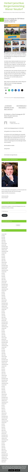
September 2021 (5, 326)
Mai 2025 (3, 257)
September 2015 (5, 439)
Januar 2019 (4, 376)
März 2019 (4, 373)
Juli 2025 (3, 254)
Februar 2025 (4, 262)
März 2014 (4, 461)
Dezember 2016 (5, 416)
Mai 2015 (3, 446)
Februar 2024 (4, 281)
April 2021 (3, 334)
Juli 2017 (3, 405)
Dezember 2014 (5, 453)
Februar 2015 (4, 450)
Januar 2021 (4, 339)
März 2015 (4, 449)
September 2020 (5, 345)
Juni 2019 (3, 369)
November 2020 (5, 342)
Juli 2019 (3, 367)
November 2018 (5, 380)
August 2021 (4, 328)
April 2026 (3, 240)
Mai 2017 (3, 408)
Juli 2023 (3, 292)
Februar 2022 (4, 318)
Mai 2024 (3, 276)
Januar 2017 (4, 414)
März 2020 (4, 355)
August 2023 (4, 290)
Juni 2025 (3, 256)
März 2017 (4, 411)
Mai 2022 (3, 314)
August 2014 (4, 460)
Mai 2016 (3, 427)
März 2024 (4, 279)
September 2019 (5, 364)
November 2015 (5, 436)
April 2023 (3, 296)
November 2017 (5, 398)
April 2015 (3, 447)
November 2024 (5, 267)
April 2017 (3, 409)
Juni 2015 (3, 444)
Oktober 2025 (4, 249)
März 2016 (4, 430)
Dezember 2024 (5, 265)
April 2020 (3, 353)
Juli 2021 (3, 329)
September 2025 (5, 251)
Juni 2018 (3, 387)
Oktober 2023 (4, 287)
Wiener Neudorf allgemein (19, 97)
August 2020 (4, 347)
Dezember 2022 (5, 303)
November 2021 (5, 323)
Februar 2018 (4, 394)
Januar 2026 (4, 245)
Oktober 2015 (4, 438)
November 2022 (5, 304)
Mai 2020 (3, 351)
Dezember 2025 (5, 246)
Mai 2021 (3, 333)
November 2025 (5, 248)
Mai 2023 (3, 295)
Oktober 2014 (4, 457)
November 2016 (5, 417)
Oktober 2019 (4, 362)
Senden (4, 215)
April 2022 (3, 315)
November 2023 (5, 285)
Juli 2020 (3, 348)
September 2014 (5, 458)
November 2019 (5, 361)
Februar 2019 (4, 375)
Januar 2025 (4, 263)
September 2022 (5, 307)
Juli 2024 (3, 273)
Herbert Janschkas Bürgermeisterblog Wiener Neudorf (14, 6)
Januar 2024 (4, 282)
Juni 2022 (3, 312)
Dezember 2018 (5, 378)
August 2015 (4, 441)
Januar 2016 (4, 433)
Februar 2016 (4, 431)
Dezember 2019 (5, 359)
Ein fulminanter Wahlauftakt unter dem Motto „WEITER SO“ (9, 107)
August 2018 (4, 384)
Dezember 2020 (5, 340)
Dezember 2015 (5, 435)
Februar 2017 (4, 413)
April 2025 (3, 259)
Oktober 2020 (4, 344)
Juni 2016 (3, 425)
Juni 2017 (3, 406)
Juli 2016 (3, 424)
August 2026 (4, 234)
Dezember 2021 (5, 322)
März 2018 (4, 392)
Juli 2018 (3, 386)
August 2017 (4, 403)
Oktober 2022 (4, 306)
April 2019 (3, 372)
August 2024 (4, 271)
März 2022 (4, 317)
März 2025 (4, 260)
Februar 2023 (4, 300)
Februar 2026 (4, 243)
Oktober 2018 (4, 381)
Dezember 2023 (5, 284)
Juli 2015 (3, 442)
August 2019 (4, 366)
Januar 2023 (4, 301)
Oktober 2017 (4, 400)
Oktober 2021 (4, 325)
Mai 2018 (3, 389)
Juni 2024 (3, 274)
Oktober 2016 (4, 419)
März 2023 (4, 298)
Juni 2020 (3, 350)
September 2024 (5, 270)
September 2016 (5, 420)
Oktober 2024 (4, 268)
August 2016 (4, 422)
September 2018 (5, 383)
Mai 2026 (3, 238)
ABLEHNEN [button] (17, 470)
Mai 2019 (3, 370)
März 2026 (4, 241)
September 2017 (5, 402)
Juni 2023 (3, 293)
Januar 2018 (4, 395)
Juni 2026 (3, 237)
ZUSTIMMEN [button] (11, 470)
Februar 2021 (4, 337)
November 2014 (5, 455)
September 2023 (5, 289)
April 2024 (3, 278)
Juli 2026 (3, 235)
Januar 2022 (4, 320)
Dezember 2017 (5, 397)
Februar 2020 (4, 356)
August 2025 (4, 252)
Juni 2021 (3, 331)
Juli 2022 (3, 311)
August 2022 (4, 309)
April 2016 (3, 428)
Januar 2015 (4, 452)
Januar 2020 (4, 358)
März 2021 (4, 336)
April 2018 (3, 391)
